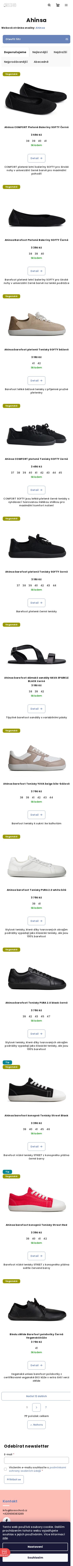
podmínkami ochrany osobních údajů (37, 1469)
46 (48, 1129)
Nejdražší (60, 52)
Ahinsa (40, 28)
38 (27, 141)
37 (12, 472)
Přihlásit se (14, 1479)
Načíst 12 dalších (36, 1396)
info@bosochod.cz (15, 1510)
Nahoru (38, 1424)
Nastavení (35, 1547)
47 (48, 1016)
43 (48, 472)
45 (60, 472)
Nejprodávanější (16, 62)
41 (45, 141)
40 (39, 141)
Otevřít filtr (13, 39)
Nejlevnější (40, 52)
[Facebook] (7, 1521)
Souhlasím (35, 1558)
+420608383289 (13, 1513)
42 (39, 363)
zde (5, 1538)
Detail (35, 158)
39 (33, 141)
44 (54, 472)
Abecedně (41, 62)
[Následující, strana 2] (36, 1407)
